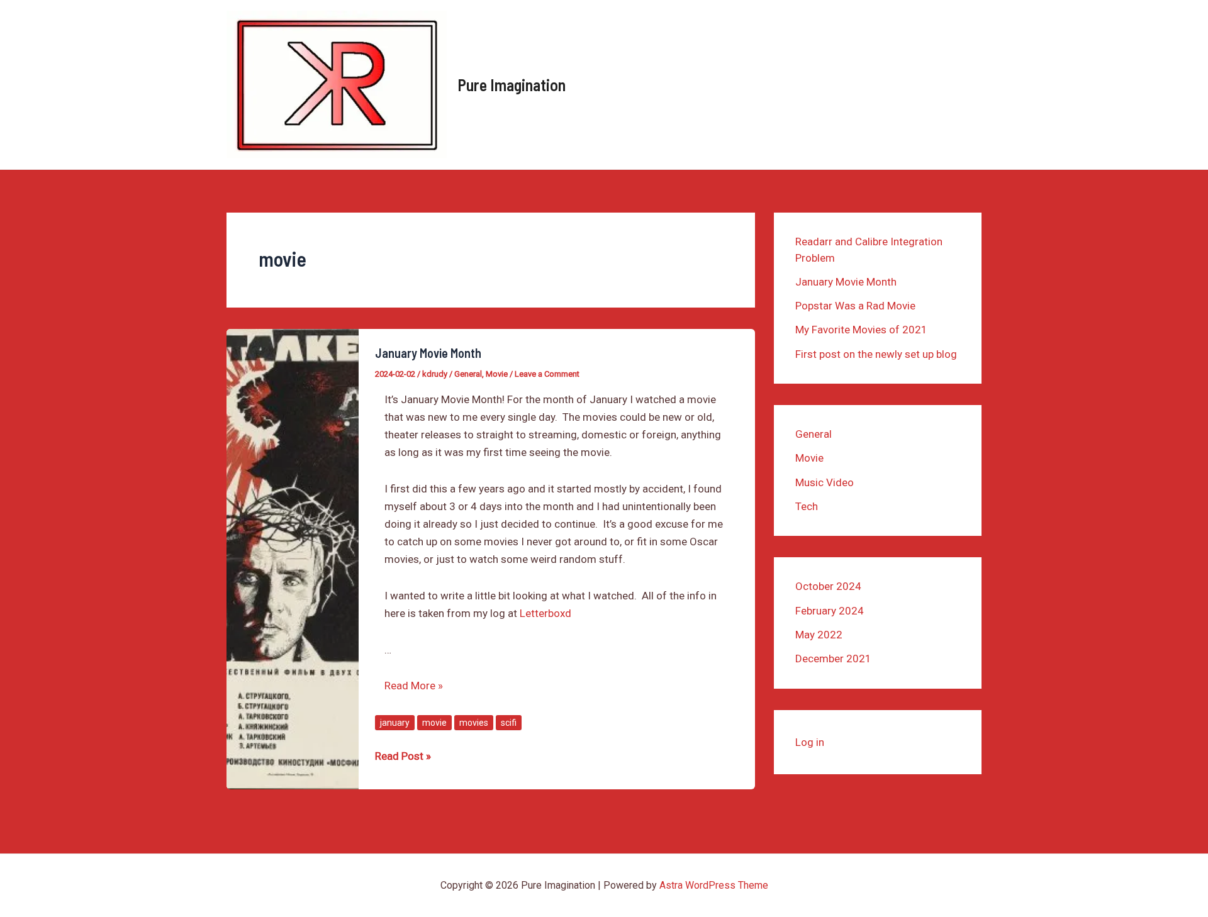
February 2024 (829, 610)
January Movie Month (428, 352)
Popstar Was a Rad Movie (855, 305)
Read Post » (403, 757)
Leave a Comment (547, 374)
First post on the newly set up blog (876, 354)
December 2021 (833, 658)
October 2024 (828, 586)
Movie (497, 374)
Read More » (413, 685)
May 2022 (818, 634)
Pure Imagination (511, 84)
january (395, 723)
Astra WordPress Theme (713, 885)
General (468, 374)
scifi (509, 723)
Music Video (824, 482)
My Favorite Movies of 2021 (861, 329)
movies (473, 723)
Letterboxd (545, 613)
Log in (809, 742)
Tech (806, 506)
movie (434, 723)
